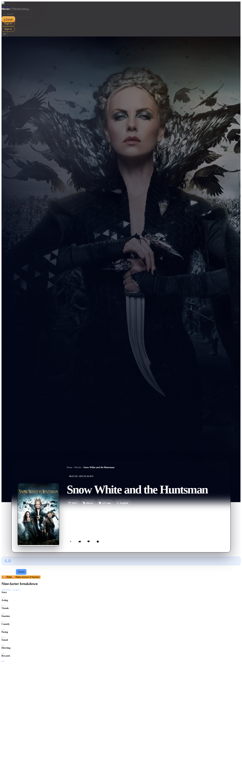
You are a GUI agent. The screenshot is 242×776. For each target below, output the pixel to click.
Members (18, 9)
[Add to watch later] (70, 541)
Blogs (26, 9)
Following (9, 572)
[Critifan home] (121, 5)
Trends (8, 19)
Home (69, 467)
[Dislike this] (88, 541)
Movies (5, 9)
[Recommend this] (79, 541)
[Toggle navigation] (5, 34)
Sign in (8, 23)
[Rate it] (98, 541)
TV (11, 9)
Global (21, 572)
